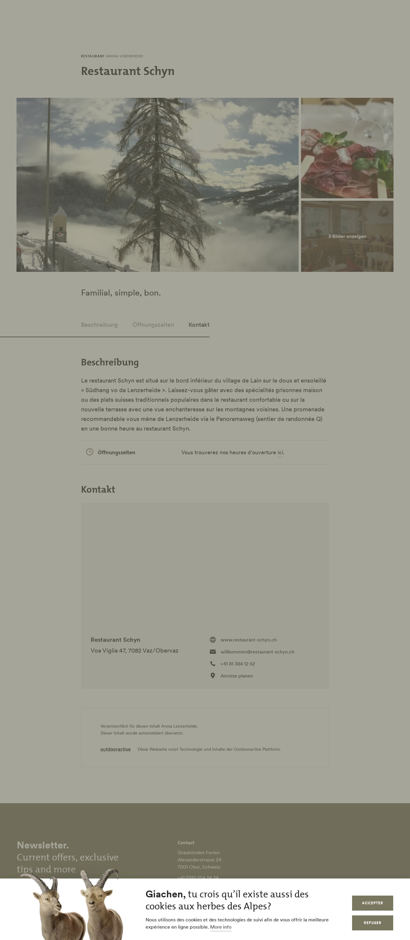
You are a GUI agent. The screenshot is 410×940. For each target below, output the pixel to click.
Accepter (372, 903)
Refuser (372, 922)
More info (220, 927)
